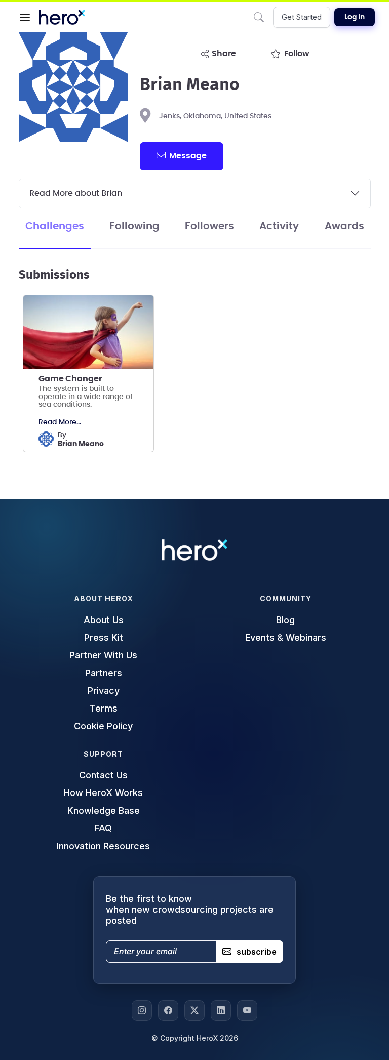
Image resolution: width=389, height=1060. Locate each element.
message (188, 156)
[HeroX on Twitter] (194, 1010)
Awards (344, 226)
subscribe (257, 952)
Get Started (302, 17)
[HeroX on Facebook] (168, 1010)
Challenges (54, 226)
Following (134, 226)
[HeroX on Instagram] (142, 1010)
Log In (354, 17)
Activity (279, 226)
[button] (25, 17)
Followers (209, 226)
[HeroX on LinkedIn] (221, 1010)
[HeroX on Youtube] (247, 1010)
